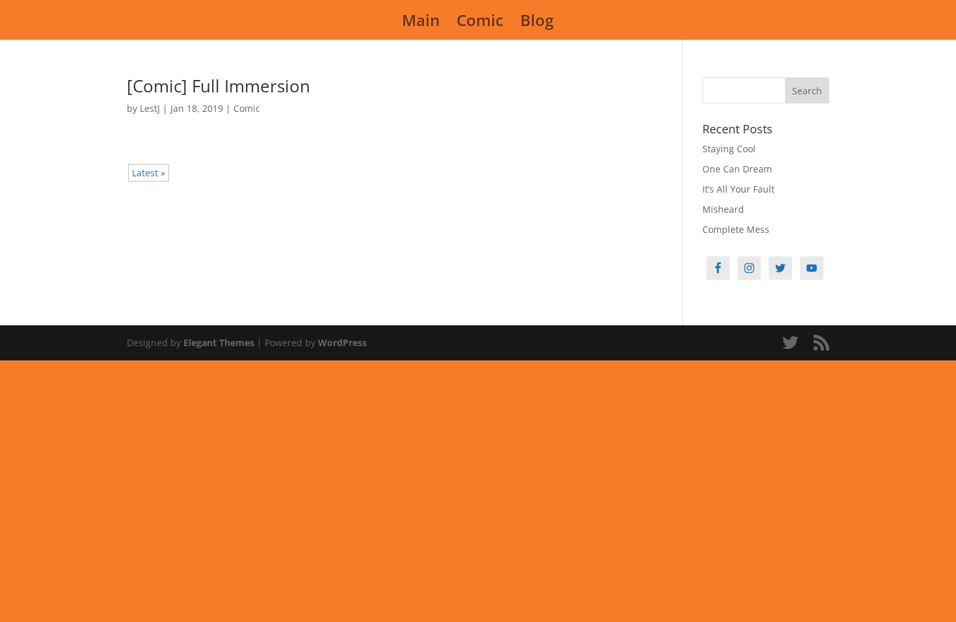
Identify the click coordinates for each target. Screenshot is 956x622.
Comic (480, 23)
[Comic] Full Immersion (218, 86)
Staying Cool (729, 148)
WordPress (342, 342)
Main (421, 23)
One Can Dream (737, 169)
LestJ (150, 108)
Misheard (723, 209)
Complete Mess (735, 229)
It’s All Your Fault (738, 189)
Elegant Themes (218, 342)
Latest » (148, 173)
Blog (536, 23)
